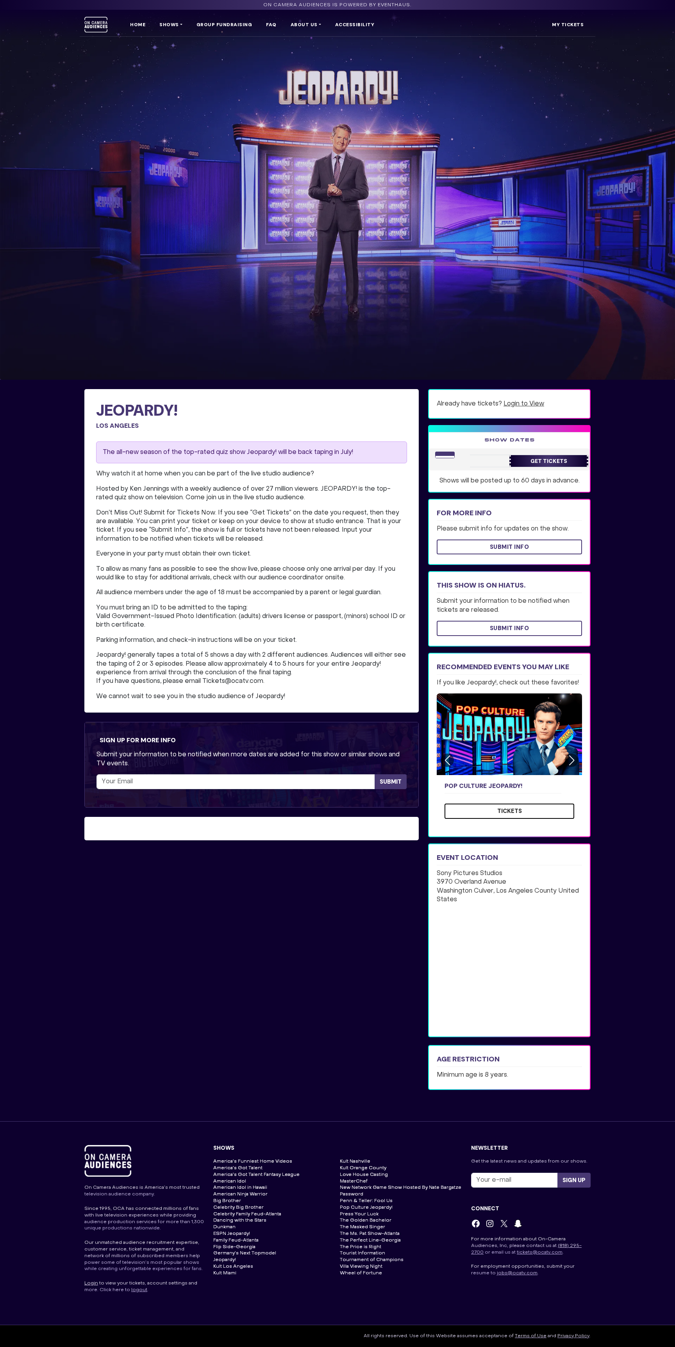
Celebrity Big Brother (238, 1207)
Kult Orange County (363, 1168)
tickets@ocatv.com (539, 1252)
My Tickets (568, 24)
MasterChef (354, 1181)
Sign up (574, 1180)
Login (91, 1283)
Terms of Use (530, 1336)
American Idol (229, 1181)
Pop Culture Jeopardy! (484, 786)
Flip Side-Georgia (234, 1247)
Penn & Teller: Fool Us (366, 1201)
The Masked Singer (362, 1227)
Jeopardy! (224, 1260)
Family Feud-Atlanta (236, 1240)
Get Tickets (548, 461)
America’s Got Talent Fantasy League (256, 1174)
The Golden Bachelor (365, 1220)
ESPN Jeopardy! (231, 1233)
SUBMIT (391, 782)
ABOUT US (304, 24)
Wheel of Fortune (361, 1273)
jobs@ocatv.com (517, 1273)
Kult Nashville (355, 1161)
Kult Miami (224, 1273)
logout (139, 1290)
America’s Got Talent (237, 1168)
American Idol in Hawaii (240, 1187)
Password (351, 1194)
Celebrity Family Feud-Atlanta (247, 1214)
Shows (169, 24)
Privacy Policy (573, 1336)
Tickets (509, 811)
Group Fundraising (224, 24)
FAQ (271, 24)
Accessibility (355, 24)
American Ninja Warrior (240, 1194)
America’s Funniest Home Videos (252, 1161)
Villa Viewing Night (361, 1266)
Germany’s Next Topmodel (244, 1253)
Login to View (524, 404)
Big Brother (227, 1201)
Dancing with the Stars (239, 1220)
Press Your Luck (359, 1214)
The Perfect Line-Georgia (370, 1240)
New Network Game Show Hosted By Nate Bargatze (400, 1187)
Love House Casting (364, 1174)
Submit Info (509, 547)
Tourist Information (362, 1253)
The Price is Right (360, 1247)
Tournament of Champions (372, 1260)
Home (137, 24)
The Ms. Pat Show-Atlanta (370, 1233)
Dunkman (224, 1227)
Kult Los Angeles (233, 1266)
